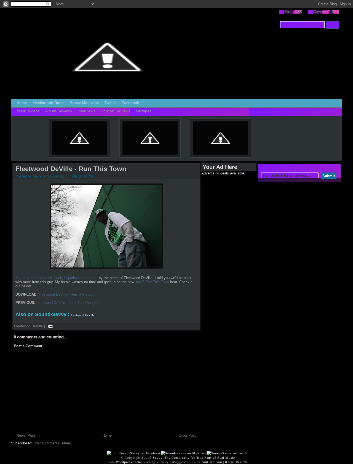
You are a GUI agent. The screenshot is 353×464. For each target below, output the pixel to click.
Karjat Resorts (236, 462)
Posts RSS (293, 12)
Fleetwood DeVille (28, 326)
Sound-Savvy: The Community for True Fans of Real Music (188, 457)
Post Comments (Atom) (52, 443)
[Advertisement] (223, 258)
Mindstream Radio (49, 102)
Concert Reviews (115, 111)
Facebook (130, 102)
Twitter (110, 102)
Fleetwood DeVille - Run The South (67, 294)
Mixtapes (143, 111)
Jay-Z (152, 282)
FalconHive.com (209, 462)
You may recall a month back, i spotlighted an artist (56, 278)
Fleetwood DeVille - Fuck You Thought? (68, 303)
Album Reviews (58, 111)
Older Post (187, 435)
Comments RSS (326, 12)
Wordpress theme (129, 462)
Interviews (86, 111)
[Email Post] (49, 326)
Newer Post (26, 435)
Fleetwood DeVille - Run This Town (70, 169)
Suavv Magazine (84, 102)
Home (22, 102)
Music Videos (28, 111)
